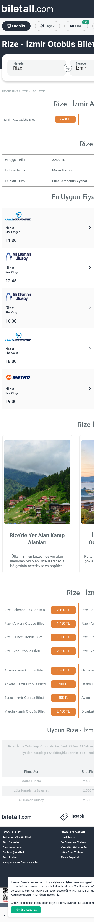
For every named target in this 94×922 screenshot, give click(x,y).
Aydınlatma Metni (21, 894)
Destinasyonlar (12, 847)
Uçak (49, 26)
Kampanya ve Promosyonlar (20, 862)
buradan (43, 903)
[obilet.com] (27, 12)
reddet (52, 890)
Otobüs (18, 26)
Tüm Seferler (11, 842)
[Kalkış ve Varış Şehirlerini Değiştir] (68, 68)
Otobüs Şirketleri (13, 852)
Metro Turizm (62, 170)
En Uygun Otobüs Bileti (17, 837)
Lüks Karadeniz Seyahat (69, 181)
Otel (81, 24)
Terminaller (10, 857)
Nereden (19, 63)
